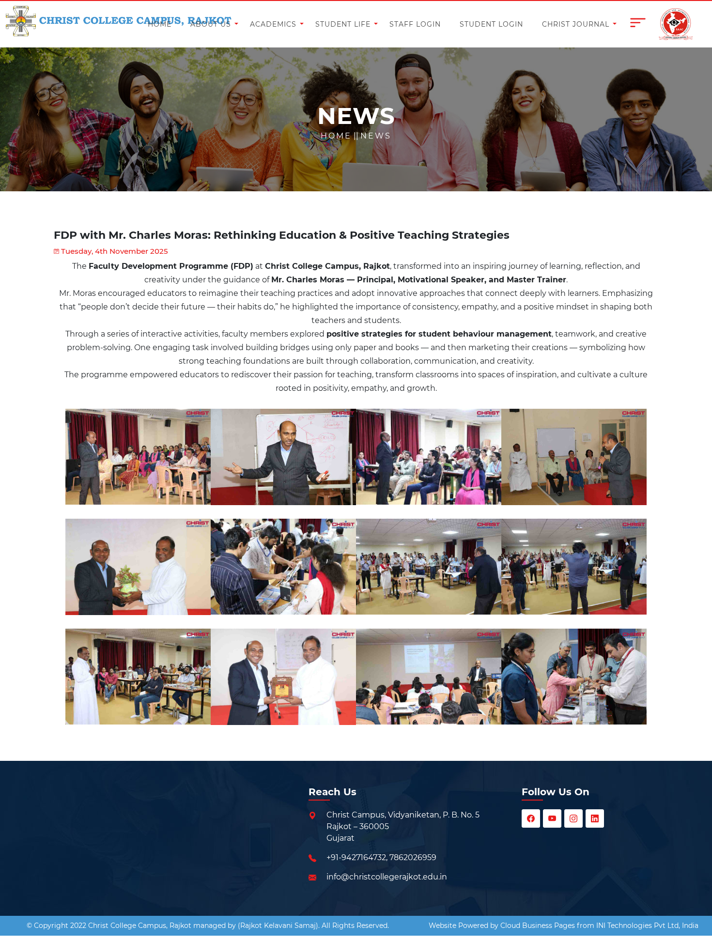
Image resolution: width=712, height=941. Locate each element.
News (375, 135)
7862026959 (412, 857)
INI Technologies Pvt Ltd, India (647, 925)
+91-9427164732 (356, 857)
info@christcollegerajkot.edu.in (386, 876)
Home (336, 135)
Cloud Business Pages (537, 925)
